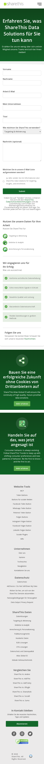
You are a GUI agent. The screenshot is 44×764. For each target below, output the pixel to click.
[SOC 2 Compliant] (30, 756)
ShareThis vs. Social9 (22, 696)
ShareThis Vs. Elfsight (22, 687)
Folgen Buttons (22, 517)
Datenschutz (22, 582)
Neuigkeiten (22, 566)
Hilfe (22, 539)
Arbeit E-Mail (9, 91)
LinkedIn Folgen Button (22, 530)
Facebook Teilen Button (22, 504)
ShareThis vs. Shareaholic (22, 692)
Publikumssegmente (22, 634)
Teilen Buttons (22, 495)
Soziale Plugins (22, 534)
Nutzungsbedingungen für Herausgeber (22, 598)
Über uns (22, 553)
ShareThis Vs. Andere (22, 674)
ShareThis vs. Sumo (22, 700)
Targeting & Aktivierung (22, 621)
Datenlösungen (22, 616)
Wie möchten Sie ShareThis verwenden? (21, 127)
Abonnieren (22, 724)
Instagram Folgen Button (22, 521)
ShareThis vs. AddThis (22, 678)
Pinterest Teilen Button (22, 513)
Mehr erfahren (22, 404)
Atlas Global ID (22, 656)
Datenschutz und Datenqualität (22, 651)
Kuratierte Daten (22, 638)
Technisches (22, 562)
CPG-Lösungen (22, 647)
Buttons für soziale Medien (22, 499)
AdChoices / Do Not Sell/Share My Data (22, 586)
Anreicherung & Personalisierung (22, 629)
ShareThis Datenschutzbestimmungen (20, 200)
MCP (22, 491)
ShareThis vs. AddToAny (22, 683)
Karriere (22, 557)
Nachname (8, 79)
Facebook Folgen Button (22, 526)
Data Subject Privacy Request (22, 602)
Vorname (7, 69)
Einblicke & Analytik (22, 625)
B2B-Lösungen (22, 642)
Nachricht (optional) (12, 141)
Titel (5, 116)
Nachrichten (29, 338)
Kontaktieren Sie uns (22, 570)
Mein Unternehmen (12, 104)
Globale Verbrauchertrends (22, 660)
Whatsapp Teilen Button (22, 508)
